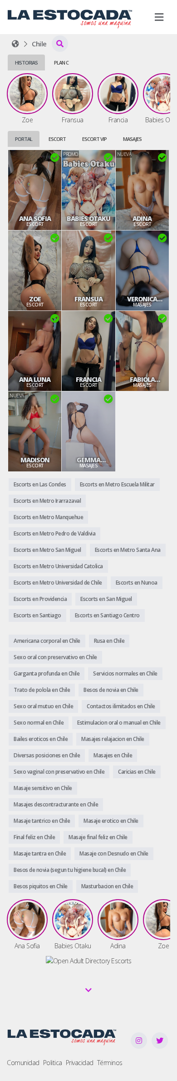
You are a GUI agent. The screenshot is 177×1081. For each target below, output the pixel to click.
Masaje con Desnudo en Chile (113, 853)
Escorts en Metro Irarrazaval (47, 501)
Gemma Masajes (88, 460)
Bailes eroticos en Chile (41, 739)
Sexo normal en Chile (39, 722)
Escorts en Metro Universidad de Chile (58, 582)
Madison (34, 460)
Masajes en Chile (112, 755)
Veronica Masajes (142, 299)
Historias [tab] (26, 62)
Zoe (35, 299)
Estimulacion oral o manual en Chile (119, 722)
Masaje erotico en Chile (111, 821)
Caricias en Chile (137, 772)
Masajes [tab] (132, 138)
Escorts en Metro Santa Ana (128, 550)
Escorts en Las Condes (40, 484)
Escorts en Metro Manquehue (48, 517)
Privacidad (79, 1062)
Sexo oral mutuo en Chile (43, 706)
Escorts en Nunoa (136, 582)
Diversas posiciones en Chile (47, 755)
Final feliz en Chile (34, 837)
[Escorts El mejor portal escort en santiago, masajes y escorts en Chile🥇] (15, 43)
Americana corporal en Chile (47, 641)
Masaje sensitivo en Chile (43, 788)
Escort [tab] (57, 138)
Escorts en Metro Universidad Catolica (58, 566)
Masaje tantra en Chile (40, 853)
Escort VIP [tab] (94, 138)
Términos (110, 1062)
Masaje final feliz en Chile (98, 837)
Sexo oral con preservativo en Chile (55, 657)
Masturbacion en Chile (107, 886)
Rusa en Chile (109, 641)
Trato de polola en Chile (42, 690)
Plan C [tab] (61, 62)
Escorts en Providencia (40, 599)
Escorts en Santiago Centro (107, 615)
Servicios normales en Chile (125, 673)
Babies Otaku (88, 218)
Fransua (88, 299)
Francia (88, 379)
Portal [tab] (23, 138)
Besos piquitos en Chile (41, 886)
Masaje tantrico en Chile (42, 821)
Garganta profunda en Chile (46, 673)
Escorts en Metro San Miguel (47, 550)
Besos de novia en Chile (111, 690)
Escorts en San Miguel (106, 599)
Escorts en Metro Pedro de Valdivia (54, 533)
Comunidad (23, 1062)
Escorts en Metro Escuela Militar (117, 484)
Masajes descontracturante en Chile (56, 804)
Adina (142, 218)
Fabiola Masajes (142, 379)
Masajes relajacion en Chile (112, 739)
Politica (52, 1062)
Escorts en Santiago (37, 615)
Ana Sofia (35, 218)
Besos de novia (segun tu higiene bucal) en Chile (70, 870)
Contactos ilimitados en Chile (121, 706)
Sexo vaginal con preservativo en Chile (59, 772)
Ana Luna (34, 379)
